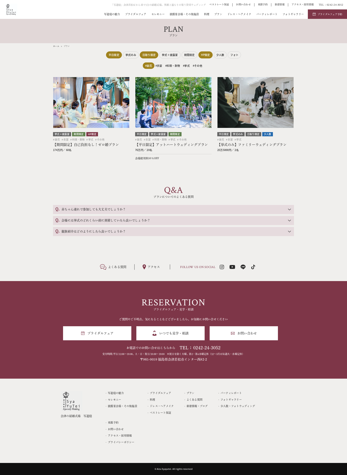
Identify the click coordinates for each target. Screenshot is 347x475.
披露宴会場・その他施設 (184, 14)
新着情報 (280, 4)
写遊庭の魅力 (112, 14)
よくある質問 (194, 399)
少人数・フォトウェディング (237, 406)
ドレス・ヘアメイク (239, 14)
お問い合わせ (243, 4)
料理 (206, 14)
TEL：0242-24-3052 (200, 348)
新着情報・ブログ (197, 406)
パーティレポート (267, 14)
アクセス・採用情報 (303, 4)
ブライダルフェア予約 (330, 14)
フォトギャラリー (293, 14)
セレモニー (158, 14)
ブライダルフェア (135, 14)
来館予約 (263, 4)
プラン (218, 14)
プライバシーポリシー (121, 442)
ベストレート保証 (219, 4)
